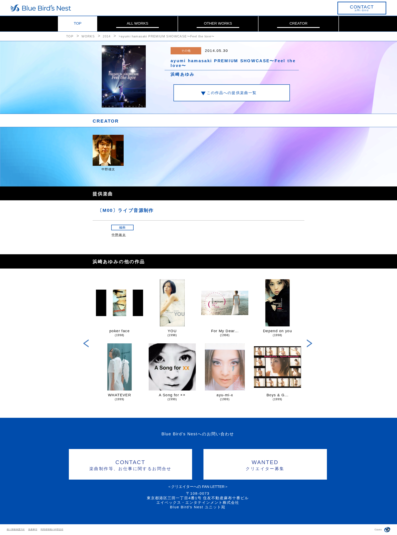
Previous (86, 343)
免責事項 (32, 529)
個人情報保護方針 (16, 529)
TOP (77, 23)
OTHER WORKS (218, 23)
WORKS (88, 36)
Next (309, 343)
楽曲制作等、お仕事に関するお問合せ (130, 465)
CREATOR (298, 23)
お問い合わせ (362, 7)
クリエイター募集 (265, 465)
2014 (107, 36)
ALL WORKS (137, 23)
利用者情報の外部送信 (52, 529)
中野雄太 (119, 234)
